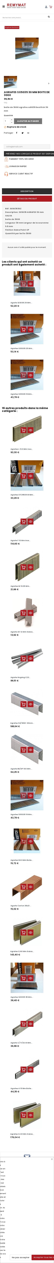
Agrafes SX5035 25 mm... (22, 348)
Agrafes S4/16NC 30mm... (22, 723)
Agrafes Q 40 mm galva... (22, 1134)
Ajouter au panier (28, 121)
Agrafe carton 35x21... (21, 905)
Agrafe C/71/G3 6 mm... (21, 1043)
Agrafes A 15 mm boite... (22, 1088)
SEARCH (48, 16)
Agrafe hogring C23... (20, 677)
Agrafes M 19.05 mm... (21, 586)
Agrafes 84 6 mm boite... (22, 860)
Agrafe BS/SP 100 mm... (21, 769)
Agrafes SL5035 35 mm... (22, 997)
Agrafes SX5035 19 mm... (22, 394)
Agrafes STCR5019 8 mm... (22, 495)
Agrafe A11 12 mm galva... (22, 632)
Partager (16, 132)
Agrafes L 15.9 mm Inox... (22, 449)
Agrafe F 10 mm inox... (20, 540)
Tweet (22, 132)
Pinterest (28, 132)
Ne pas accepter (20, 1257)
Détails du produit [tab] (27, 198)
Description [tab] (27, 191)
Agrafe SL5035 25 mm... (21, 302)
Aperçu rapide (30, 284)
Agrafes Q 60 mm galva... (22, 951)
